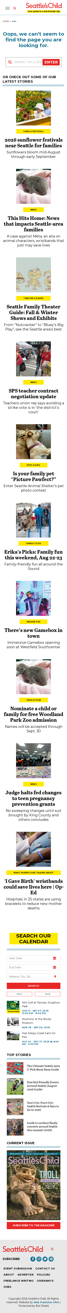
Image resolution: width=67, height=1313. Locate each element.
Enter (51, 62)
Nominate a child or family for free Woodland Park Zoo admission (33, 714)
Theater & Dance (33, 298)
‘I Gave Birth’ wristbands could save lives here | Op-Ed (34, 886)
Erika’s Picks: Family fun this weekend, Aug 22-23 (33, 554)
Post (19, 994)
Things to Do (33, 543)
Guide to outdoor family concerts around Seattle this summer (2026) (42, 1126)
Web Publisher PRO (46, 1302)
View (47, 994)
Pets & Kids (33, 465)
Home (6, 21)
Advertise (26, 1274)
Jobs (7, 1286)
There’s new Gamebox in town (33, 632)
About (9, 1274)
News (33, 210)
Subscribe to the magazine (33, 1225)
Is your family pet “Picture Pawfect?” (33, 476)
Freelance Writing (19, 1280)
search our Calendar (33, 939)
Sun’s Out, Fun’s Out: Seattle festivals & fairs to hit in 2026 (43, 1106)
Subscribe (11, 1259)
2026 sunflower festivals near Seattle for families (34, 142)
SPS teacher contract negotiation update (33, 393)
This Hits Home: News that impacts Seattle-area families (33, 223)
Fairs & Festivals (33, 131)
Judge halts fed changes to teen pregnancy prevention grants (33, 798)
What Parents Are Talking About (34, 873)
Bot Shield (42, 1305)
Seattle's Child (37, 1298)
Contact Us (45, 1268)
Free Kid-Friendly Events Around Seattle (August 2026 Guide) (43, 1085)
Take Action (33, 700)
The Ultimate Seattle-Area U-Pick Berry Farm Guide (43, 1067)
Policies (43, 1274)
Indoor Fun (33, 622)
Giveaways (45, 1280)
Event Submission (18, 1268)
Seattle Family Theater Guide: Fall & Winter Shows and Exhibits (33, 312)
